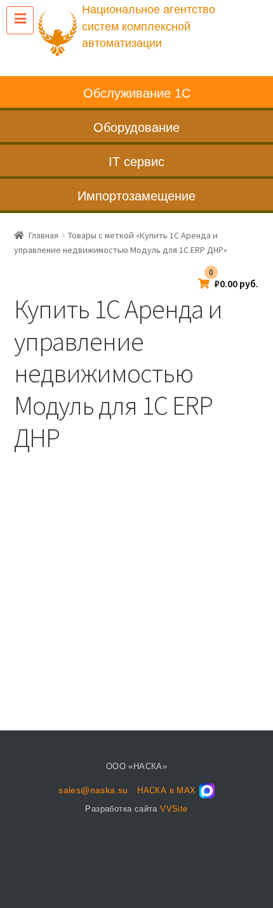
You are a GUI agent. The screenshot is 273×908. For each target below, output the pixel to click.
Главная (43, 235)
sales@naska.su (93, 790)
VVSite (173, 809)
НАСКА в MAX (166, 790)
